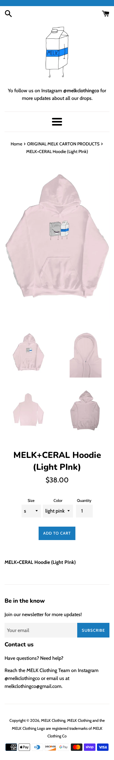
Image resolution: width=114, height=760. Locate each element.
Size (31, 500)
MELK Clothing (53, 720)
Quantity (84, 500)
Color (58, 500)
